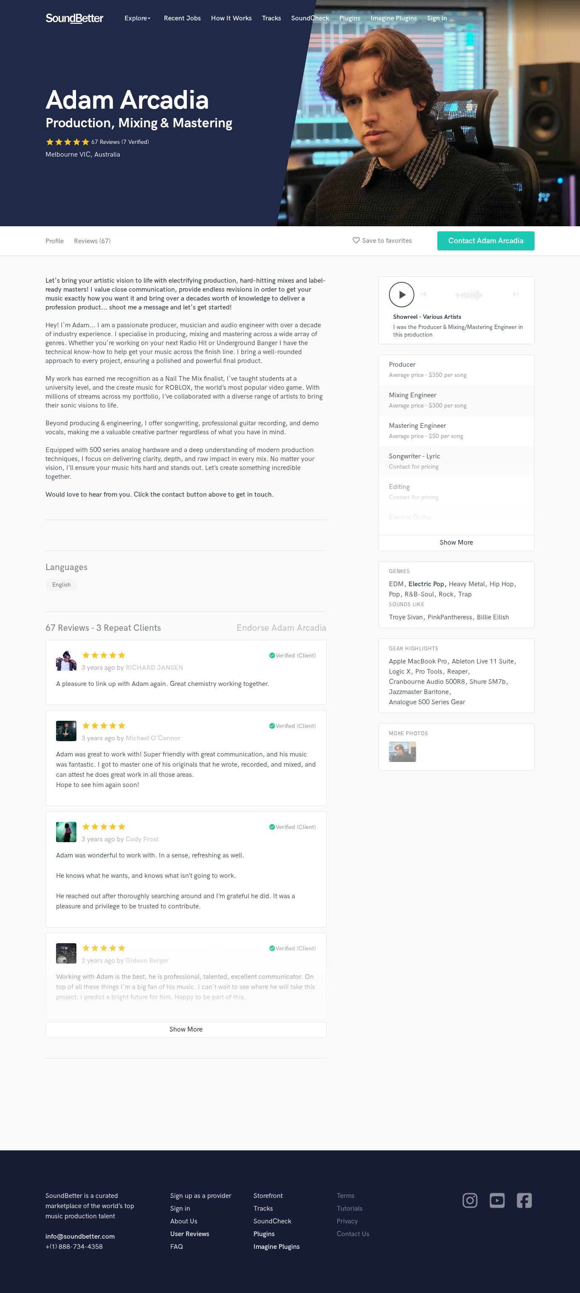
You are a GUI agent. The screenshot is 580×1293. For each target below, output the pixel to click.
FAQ (176, 1247)
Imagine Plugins (394, 18)
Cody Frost (142, 839)
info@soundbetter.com (80, 1237)
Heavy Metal (467, 584)
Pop (394, 594)
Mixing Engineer (412, 395)
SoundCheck (310, 18)
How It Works (231, 18)
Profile (54, 241)
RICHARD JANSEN (154, 668)
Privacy (347, 1221)
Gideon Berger (147, 961)
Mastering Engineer (417, 426)
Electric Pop (426, 584)
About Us (183, 1221)
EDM (396, 584)
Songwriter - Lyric (414, 457)
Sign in (437, 18)
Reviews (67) (92, 241)
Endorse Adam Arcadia (282, 628)
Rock (446, 594)
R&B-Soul (419, 594)
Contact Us (353, 1234)
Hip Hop (502, 584)
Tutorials (350, 1209)
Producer (402, 365)
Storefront (268, 1196)
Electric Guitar (410, 518)
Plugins (349, 18)
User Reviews (189, 1234)
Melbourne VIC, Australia (82, 155)
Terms (346, 1196)
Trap (465, 594)
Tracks (271, 18)
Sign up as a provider (200, 1196)
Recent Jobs (182, 18)
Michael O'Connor (153, 738)
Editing (399, 487)
